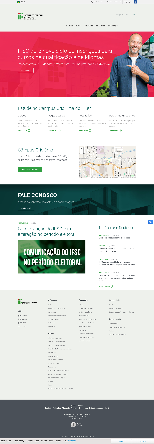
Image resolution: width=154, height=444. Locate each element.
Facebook (23, 315)
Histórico (51, 305)
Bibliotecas (82, 330)
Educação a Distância (55, 360)
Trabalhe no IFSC (54, 319)
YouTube (23, 326)
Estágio (81, 305)
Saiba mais (25, 70)
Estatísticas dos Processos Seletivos (60, 389)
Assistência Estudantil (86, 323)
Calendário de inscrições (56, 378)
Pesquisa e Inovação (116, 308)
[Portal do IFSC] (31, 16)
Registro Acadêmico (85, 312)
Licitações (51, 323)
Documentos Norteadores (57, 316)
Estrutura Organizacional (56, 308)
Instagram (23, 319)
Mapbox (133, 177)
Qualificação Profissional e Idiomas (60, 349)
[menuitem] (69, 26)
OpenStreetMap (106, 177)
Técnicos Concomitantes (56, 342)
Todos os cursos (54, 363)
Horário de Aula (84, 316)
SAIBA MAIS (26, 208)
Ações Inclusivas (84, 341)
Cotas (50, 385)
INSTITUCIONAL (23, 223)
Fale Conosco (113, 324)
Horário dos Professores (87, 319)
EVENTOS (102, 246)
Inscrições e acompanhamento (58, 370)
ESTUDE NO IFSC (104, 259)
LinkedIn (23, 323)
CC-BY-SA (121, 177)
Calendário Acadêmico (86, 308)
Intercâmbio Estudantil (86, 337)
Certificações (113, 305)
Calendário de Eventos (117, 327)
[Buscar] (134, 14)
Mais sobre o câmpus (30, 169)
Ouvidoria (51, 326)
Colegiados (52, 312)
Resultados (52, 367)
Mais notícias (104, 287)
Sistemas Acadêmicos (86, 334)
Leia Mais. (71, 440)
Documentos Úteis (85, 326)
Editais (50, 381)
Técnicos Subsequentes (56, 345)
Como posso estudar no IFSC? (58, 374)
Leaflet (93, 177)
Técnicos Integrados (55, 338)
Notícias (112, 331)
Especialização (53, 356)
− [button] (81, 152)
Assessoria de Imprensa (117, 334)
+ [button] (81, 148)
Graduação (52, 352)
